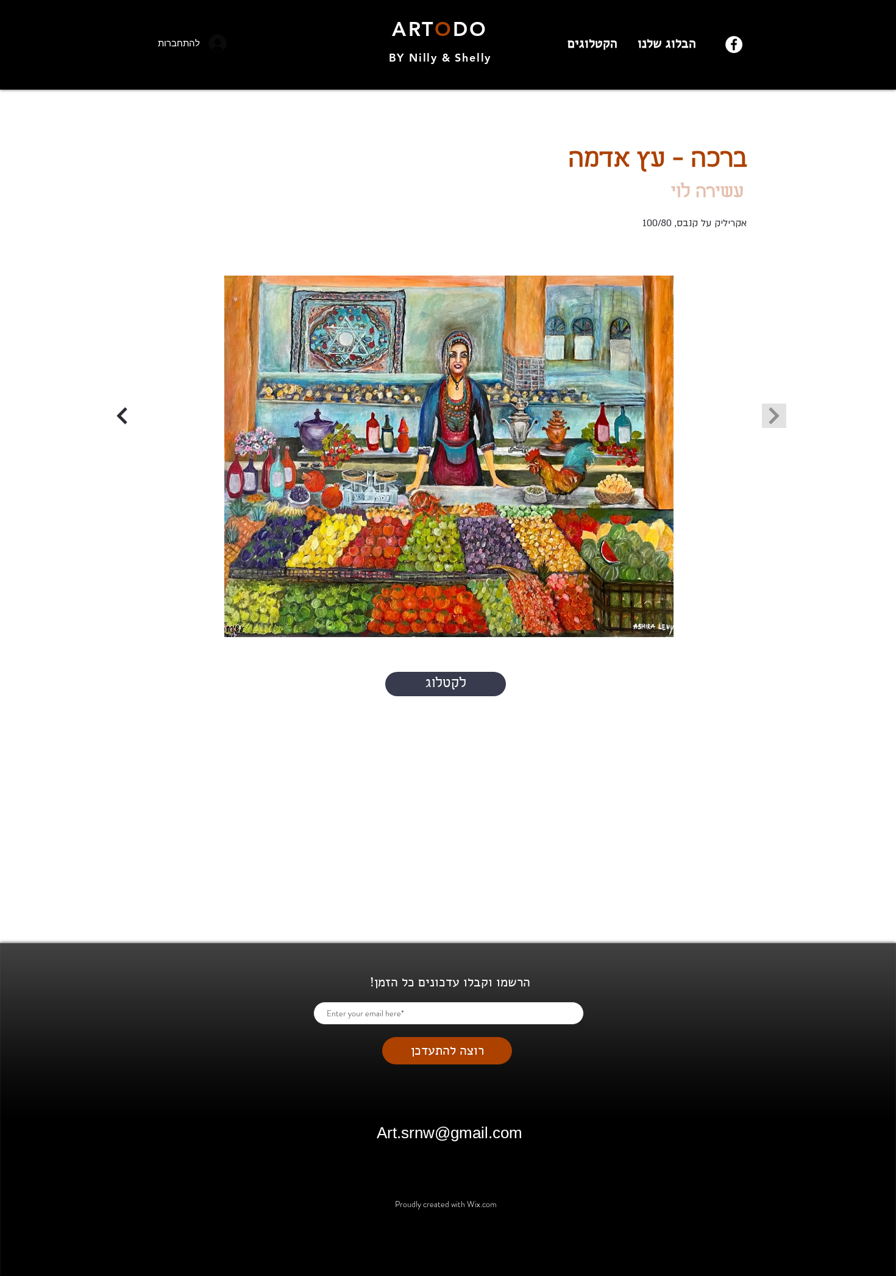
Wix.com (482, 1204)
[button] (448, 456)
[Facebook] (733, 44)
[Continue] (122, 416)
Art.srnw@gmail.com (449, 1133)
